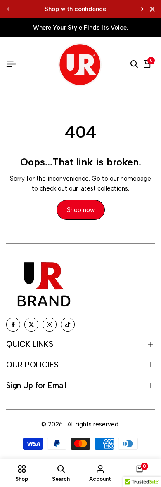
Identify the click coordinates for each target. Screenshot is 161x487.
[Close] (151, 9)
